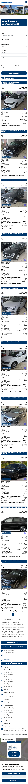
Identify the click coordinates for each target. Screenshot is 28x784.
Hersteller (3, 28)
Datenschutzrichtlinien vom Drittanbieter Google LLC (12, 748)
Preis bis (3, 55)
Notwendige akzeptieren (14, 773)
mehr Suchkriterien (14, 62)
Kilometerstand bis (5, 44)
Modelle (3, 33)
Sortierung (3, 66)
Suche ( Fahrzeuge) (14, 73)
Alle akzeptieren (14, 780)
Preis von (3, 50)
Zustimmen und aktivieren (14, 754)
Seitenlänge (18, 66)
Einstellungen (14, 776)
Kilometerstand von (6, 39)
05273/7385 (7, 659)
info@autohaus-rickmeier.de (11, 655)
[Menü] (26, 2)
